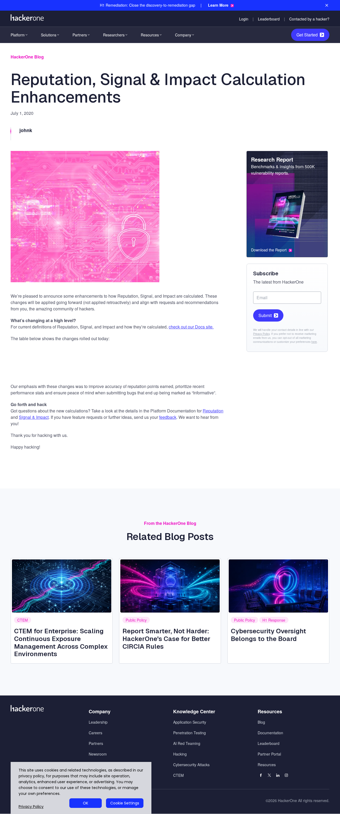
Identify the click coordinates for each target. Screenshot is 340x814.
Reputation (213, 411)
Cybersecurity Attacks (191, 764)
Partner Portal (269, 754)
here (314, 342)
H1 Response (273, 620)
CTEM (22, 620)
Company (183, 34)
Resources (150, 34)
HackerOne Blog (27, 57)
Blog (261, 722)
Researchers (114, 34)
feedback (167, 417)
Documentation (270, 732)
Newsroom (98, 754)
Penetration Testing (189, 732)
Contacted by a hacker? (309, 19)
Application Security (189, 722)
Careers (95, 732)
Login (243, 19)
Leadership (98, 722)
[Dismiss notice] (326, 5)
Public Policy (136, 620)
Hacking (180, 754)
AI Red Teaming (186, 743)
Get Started (307, 35)
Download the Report (269, 249)
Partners (80, 34)
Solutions (48, 34)
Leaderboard (269, 19)
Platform (18, 34)
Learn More (218, 5)
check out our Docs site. (191, 327)
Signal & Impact (34, 417)
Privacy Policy (261, 334)
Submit (265, 315)
